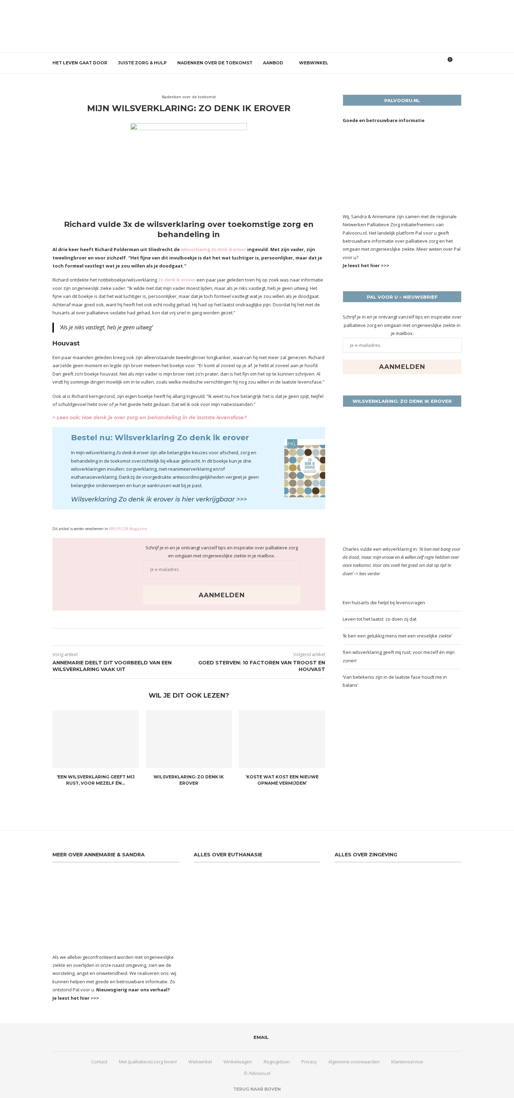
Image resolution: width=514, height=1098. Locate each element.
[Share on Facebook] (184, 637)
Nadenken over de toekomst (214, 62)
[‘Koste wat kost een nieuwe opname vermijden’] (282, 739)
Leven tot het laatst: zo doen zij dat (379, 619)
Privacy (309, 1061)
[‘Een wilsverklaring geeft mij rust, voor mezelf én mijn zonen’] (95, 739)
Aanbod (273, 62)
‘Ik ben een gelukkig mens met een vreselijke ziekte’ (397, 636)
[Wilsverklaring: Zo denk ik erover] (189, 739)
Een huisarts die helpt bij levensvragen (384, 602)
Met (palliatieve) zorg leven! (148, 1061)
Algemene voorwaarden (354, 1061)
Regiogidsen (277, 1061)
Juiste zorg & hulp (142, 62)
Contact (99, 1061)
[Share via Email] (191, 637)
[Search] (458, 63)
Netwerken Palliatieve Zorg (371, 224)
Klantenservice (407, 1061)
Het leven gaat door (79, 62)
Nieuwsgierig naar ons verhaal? (133, 989)
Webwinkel (313, 62)
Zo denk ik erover (177, 280)
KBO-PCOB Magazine (128, 528)
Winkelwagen (237, 1061)
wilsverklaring (213, 249)
